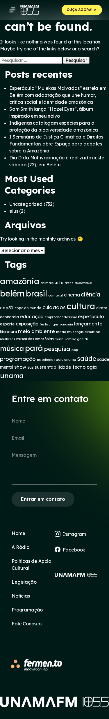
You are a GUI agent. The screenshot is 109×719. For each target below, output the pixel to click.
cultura (81, 306)
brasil (36, 293)
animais (46, 283)
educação (32, 316)
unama (12, 375)
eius (13, 211)
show (20, 367)
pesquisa (57, 348)
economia (9, 316)
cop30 (6, 307)
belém (12, 293)
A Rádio (20, 547)
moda (61, 332)
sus (30, 367)
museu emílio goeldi (71, 339)
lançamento (88, 324)
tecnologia (84, 367)
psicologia (45, 360)
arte (58, 282)
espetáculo (91, 316)
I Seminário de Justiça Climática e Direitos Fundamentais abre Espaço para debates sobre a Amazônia (56, 144)
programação (18, 358)
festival (45, 324)
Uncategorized (25, 204)
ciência (90, 294)
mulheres (7, 339)
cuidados (54, 307)
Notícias (21, 596)
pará (34, 348)
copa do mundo (28, 308)
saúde (86, 358)
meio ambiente (36, 331)
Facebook (74, 550)
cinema (72, 295)
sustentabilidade (53, 367)
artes (69, 283)
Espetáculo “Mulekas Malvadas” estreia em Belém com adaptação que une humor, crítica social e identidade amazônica (57, 95)
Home (18, 533)
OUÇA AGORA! (80, 10)
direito (101, 308)
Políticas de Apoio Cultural (31, 564)
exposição (27, 324)
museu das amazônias (35, 339)
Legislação (24, 582)
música (12, 348)
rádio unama (65, 359)
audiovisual (83, 283)
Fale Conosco (27, 624)
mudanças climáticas (84, 332)
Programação (27, 610)
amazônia (19, 281)
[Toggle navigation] (12, 10)
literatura (8, 331)
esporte (7, 323)
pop (75, 349)
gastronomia (63, 324)
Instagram (74, 534)
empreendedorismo (61, 317)
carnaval (55, 295)
